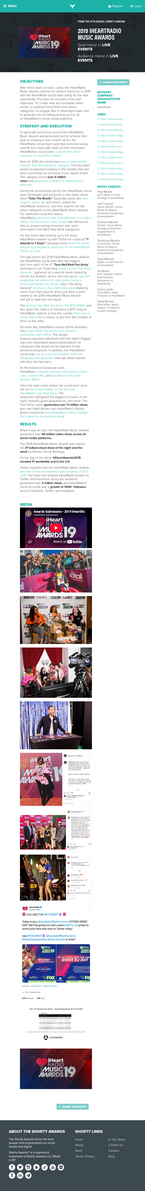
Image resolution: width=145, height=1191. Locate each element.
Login (137, 6)
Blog (111, 1156)
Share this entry (114, 82)
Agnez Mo (38, 202)
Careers (113, 1151)
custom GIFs (36, 375)
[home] (72, 6)
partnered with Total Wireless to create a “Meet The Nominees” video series (55, 220)
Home (79, 1139)
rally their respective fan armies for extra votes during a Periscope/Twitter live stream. (55, 280)
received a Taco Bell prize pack (54, 288)
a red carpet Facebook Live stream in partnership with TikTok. (48, 333)
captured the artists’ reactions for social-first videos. (51, 154)
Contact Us (115, 1145)
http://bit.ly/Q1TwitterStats (115, 130)
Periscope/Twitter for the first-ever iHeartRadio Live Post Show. (48, 391)
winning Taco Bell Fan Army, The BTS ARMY (55, 305)
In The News (116, 1139)
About (79, 1145)
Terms (79, 1156)
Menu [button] (12, 6)
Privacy (89, 1156)
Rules (78, 1151)
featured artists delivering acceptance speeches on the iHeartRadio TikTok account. (55, 247)
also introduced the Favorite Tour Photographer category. (53, 163)
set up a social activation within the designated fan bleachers (51, 356)
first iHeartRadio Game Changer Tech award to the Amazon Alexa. (54, 414)
